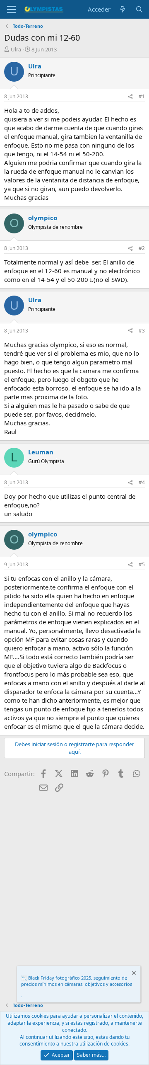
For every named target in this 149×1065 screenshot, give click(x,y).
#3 (142, 330)
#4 (142, 482)
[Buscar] (139, 9)
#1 (142, 96)
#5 (142, 564)
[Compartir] (130, 97)
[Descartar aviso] (133, 974)
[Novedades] (123, 9)
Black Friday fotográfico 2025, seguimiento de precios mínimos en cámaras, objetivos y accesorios (76, 981)
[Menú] (11, 9)
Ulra (16, 49)
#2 (142, 248)
